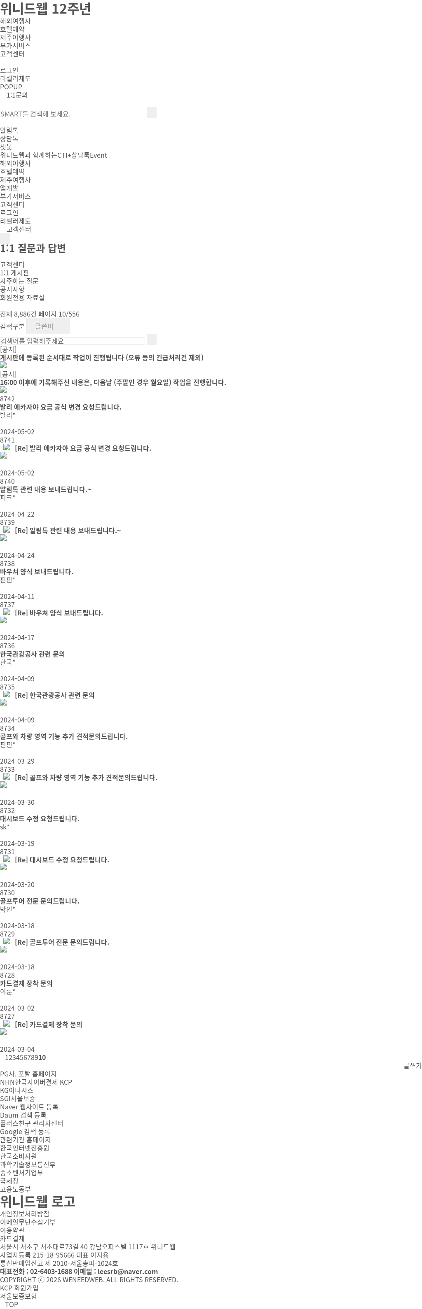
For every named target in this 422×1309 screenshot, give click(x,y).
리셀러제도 (15, 78)
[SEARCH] (2, 103)
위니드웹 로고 (37, 1201)
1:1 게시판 (14, 272)
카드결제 (12, 1238)
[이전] (2, 62)
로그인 (9, 70)
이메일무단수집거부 (28, 1222)
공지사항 (12, 289)
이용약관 (12, 1230)
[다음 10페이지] (48, 1058)
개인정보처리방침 (24, 1213)
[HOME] (2, 256)
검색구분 (12, 326)
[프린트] (2, 305)
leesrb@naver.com (128, 1271)
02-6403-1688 (51, 1271)
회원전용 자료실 (22, 297)
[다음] (9, 62)
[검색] (152, 112)
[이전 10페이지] (2, 1058)
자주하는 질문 (19, 281)
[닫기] (2, 122)
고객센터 (18, 229)
